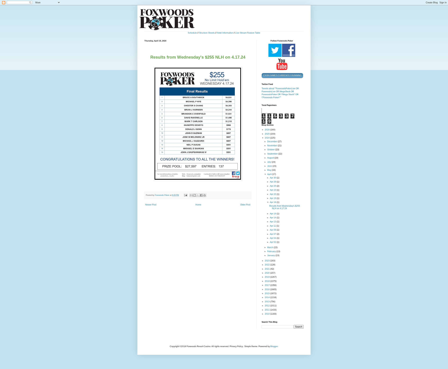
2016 (267, 289)
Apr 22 (273, 194)
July (269, 162)
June (269, 166)
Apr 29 (273, 182)
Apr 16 (273, 213)
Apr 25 (273, 186)
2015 (267, 293)
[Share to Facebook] (201, 195)
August (270, 158)
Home (198, 204)
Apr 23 (273, 190)
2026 (267, 129)
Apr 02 (273, 242)
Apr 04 (273, 238)
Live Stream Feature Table (247, 33)
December (272, 141)
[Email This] (191, 195)
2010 (267, 314)
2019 (267, 277)
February (271, 251)
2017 (267, 285)
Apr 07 (273, 234)
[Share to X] (198, 195)
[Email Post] (185, 195)
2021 (267, 269)
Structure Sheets (207, 33)
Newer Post (150, 204)
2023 (267, 260)
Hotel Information (225, 33)
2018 (267, 281)
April (269, 174)
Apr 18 (273, 202)
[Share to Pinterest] (204, 195)
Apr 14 (273, 217)
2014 (267, 297)
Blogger (274, 346)
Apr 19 (273, 198)
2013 (267, 301)
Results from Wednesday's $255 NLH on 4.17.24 (284, 207)
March (270, 247)
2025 (267, 134)
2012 (267, 305)
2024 (267, 138)
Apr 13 (273, 221)
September (272, 154)
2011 (267, 310)
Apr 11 (273, 226)
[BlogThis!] (194, 195)
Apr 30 (273, 178)
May (269, 170)
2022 (267, 264)
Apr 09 (273, 230)
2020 (267, 273)
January (271, 255)
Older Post (245, 204)
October (271, 149)
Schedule (192, 33)
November (272, 145)
